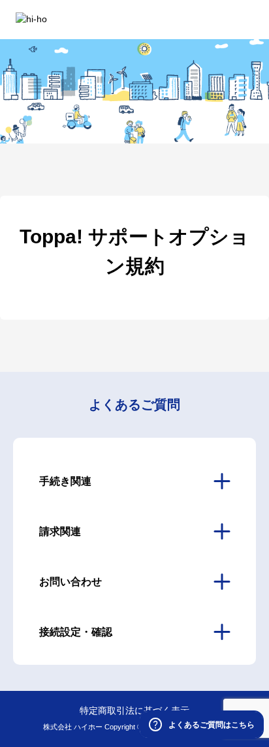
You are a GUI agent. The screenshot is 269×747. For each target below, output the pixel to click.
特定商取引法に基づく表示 (134, 710)
